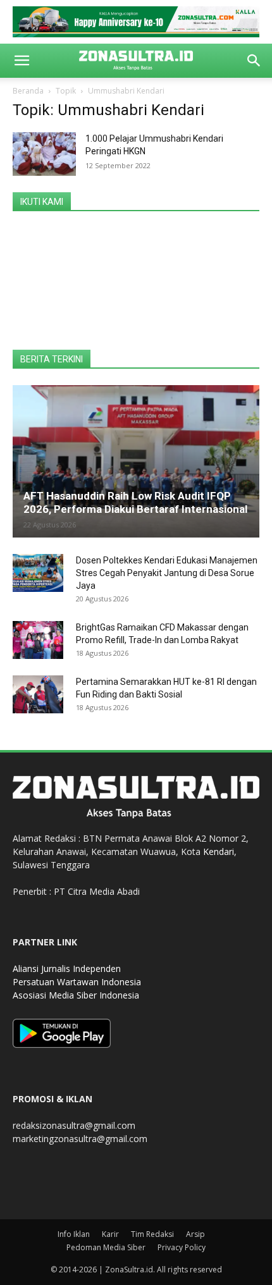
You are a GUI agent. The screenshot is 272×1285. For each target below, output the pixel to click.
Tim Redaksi (152, 1234)
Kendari (218, 851)
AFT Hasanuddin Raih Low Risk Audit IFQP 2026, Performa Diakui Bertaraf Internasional (135, 502)
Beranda (28, 90)
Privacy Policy (182, 1247)
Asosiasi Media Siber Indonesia (76, 995)
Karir (110, 1234)
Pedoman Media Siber (105, 1247)
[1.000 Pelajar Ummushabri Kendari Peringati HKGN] (44, 154)
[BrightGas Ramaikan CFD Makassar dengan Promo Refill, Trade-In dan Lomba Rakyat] (38, 640)
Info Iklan (74, 1234)
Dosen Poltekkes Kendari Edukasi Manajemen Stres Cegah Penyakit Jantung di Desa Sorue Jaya (166, 573)
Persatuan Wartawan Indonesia (77, 982)
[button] (21, 61)
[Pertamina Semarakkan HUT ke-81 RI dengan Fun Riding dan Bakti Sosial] (38, 694)
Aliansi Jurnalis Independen (67, 968)
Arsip (195, 1234)
